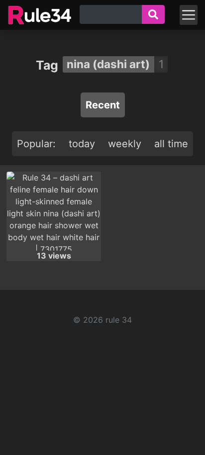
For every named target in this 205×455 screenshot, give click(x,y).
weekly (124, 144)
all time (171, 144)
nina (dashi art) (108, 64)
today (82, 144)
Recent (103, 105)
